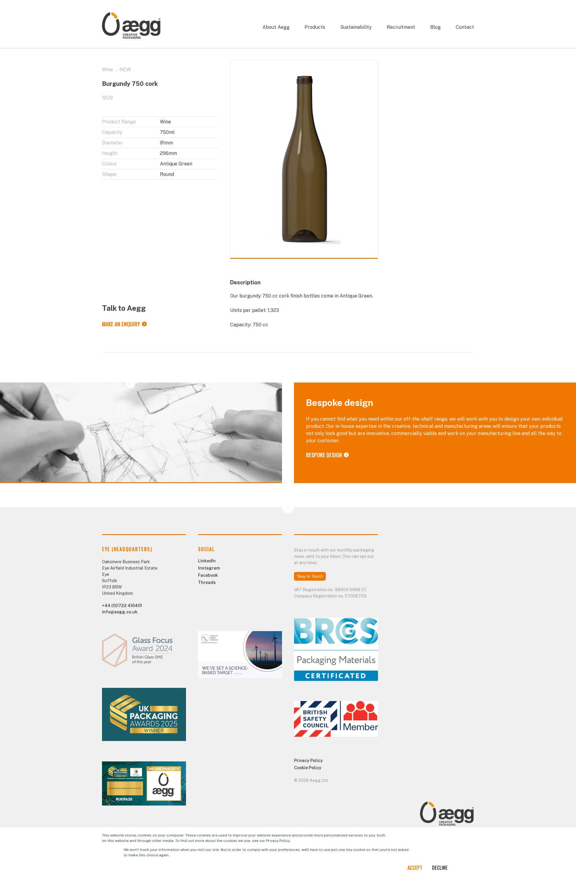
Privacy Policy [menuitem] (308, 760)
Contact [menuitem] (465, 27)
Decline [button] (440, 867)
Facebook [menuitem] (208, 575)
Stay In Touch (310, 576)
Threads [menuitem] (207, 582)
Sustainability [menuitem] (356, 27)
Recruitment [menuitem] (401, 27)
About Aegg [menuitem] (276, 27)
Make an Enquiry (121, 324)
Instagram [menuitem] (209, 568)
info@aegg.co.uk (119, 611)
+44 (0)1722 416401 (122, 605)
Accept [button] (414, 867)
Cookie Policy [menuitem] (307, 767)
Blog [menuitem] (435, 27)
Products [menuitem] (314, 27)
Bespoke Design (324, 455)
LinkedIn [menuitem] (207, 560)
